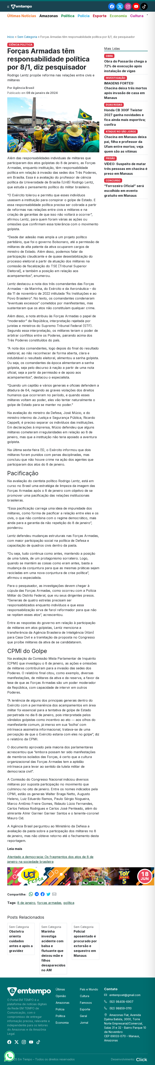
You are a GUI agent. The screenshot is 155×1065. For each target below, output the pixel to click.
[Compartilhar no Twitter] (48, 894)
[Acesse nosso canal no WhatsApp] (9, 1056)
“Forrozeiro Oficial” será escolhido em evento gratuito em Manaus (124, 191)
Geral (83, 1016)
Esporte (100, 16)
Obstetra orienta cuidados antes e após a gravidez (21, 941)
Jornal (84, 1022)
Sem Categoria (27, 36)
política (68, 903)
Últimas (60, 989)
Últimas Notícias (21, 16)
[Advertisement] (77, 27)
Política (67, 16)
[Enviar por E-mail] (54, 894)
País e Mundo (89, 989)
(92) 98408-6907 (121, 1001)
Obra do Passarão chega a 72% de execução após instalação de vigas (125, 66)
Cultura (136, 16)
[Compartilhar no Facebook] (43, 894)
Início (10, 36)
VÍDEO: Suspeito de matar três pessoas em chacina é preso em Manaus (125, 169)
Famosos (86, 1002)
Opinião (61, 996)
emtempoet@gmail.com (124, 995)
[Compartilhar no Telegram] (37, 894)
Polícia (84, 16)
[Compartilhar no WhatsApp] (31, 894)
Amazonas (48, 16)
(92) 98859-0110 (120, 1008)
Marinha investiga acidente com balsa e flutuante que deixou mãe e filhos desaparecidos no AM (53, 950)
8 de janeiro (26, 903)
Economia (118, 16)
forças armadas (49, 903)
